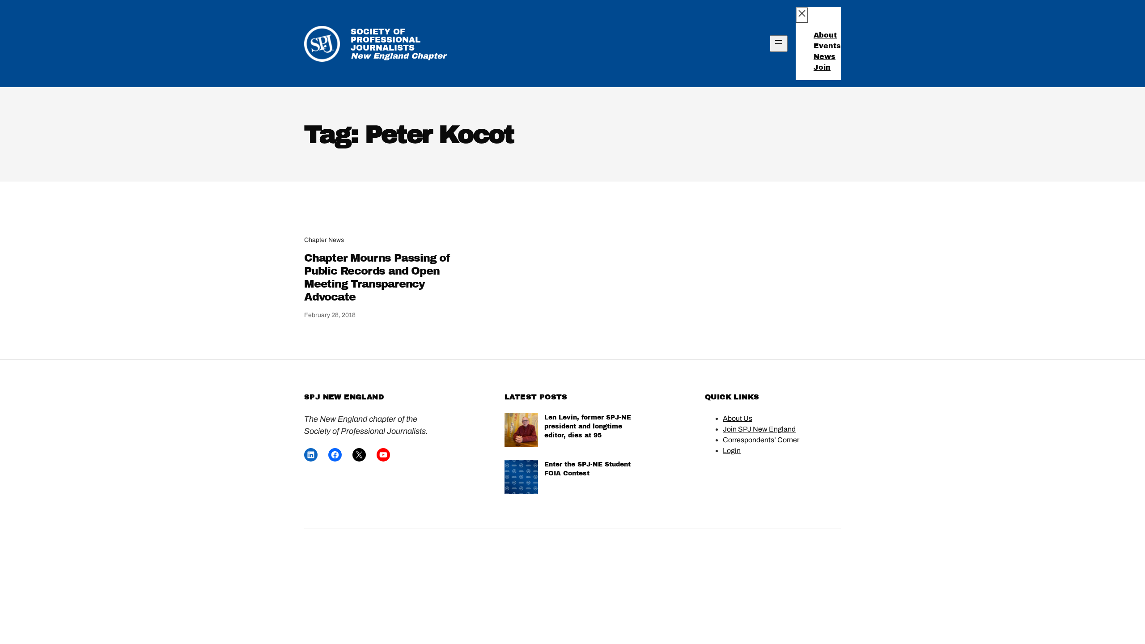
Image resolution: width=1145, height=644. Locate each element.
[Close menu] (802, 15)
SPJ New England (344, 397)
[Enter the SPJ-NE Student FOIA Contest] (521, 478)
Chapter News (324, 240)
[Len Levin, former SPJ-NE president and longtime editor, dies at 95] (521, 431)
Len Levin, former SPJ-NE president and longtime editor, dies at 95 (587, 426)
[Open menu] (779, 43)
